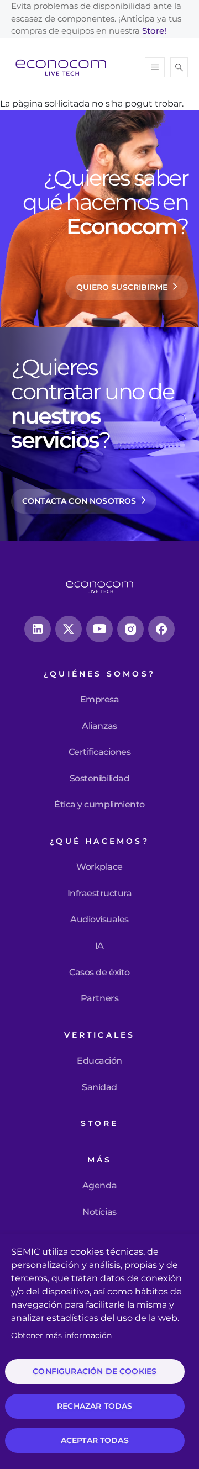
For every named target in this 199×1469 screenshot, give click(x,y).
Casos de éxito (99, 972)
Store (100, 1123)
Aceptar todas (95, 1440)
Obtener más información (61, 1335)
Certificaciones (100, 752)
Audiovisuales (99, 919)
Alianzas (99, 726)
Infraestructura (99, 894)
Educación (99, 1061)
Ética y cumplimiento (99, 805)
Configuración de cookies (94, 1371)
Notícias (99, 1212)
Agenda (99, 1186)
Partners (99, 998)
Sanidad (99, 1087)
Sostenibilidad (99, 779)
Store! (154, 30)
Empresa (99, 700)
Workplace (99, 867)
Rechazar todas (94, 1406)
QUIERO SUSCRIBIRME (121, 287)
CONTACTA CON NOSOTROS (79, 501)
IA (99, 946)
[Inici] (65, 67)
